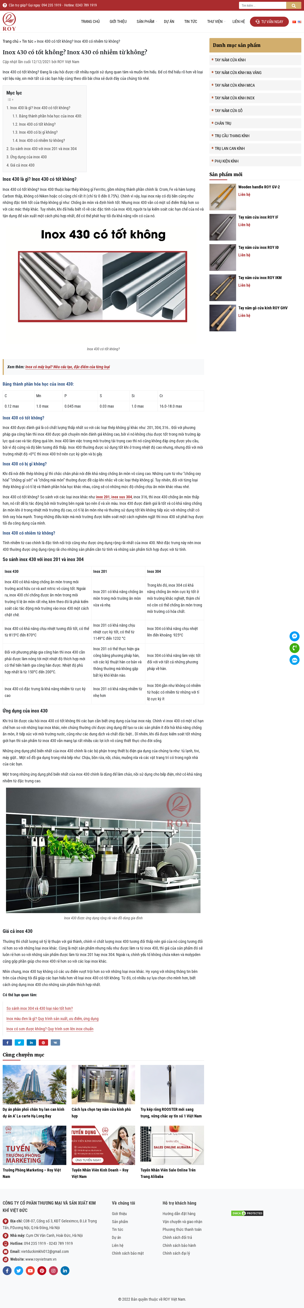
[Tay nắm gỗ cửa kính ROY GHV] (222, 317)
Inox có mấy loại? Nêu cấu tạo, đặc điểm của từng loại (67, 366)
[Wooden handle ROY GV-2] (222, 196)
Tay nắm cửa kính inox (235, 98)
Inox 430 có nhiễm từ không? (42, 140)
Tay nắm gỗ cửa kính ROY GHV (263, 308)
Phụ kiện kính (227, 161)
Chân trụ (223, 123)
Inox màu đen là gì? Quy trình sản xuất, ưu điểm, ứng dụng (52, 1018)
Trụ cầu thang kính (232, 135)
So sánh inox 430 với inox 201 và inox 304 (43, 148)
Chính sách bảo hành (179, 1245)
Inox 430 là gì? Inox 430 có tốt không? (40, 107)
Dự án (169, 21)
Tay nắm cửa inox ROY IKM (260, 277)
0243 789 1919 (61, 1243)
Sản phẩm (145, 21)
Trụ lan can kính (230, 148)
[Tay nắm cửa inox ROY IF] (222, 227)
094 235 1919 (35, 1243)
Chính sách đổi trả (177, 1237)
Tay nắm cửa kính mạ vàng (238, 72)
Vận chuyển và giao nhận (182, 1221)
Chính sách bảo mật (128, 1253)
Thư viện (215, 21)
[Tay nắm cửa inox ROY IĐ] (222, 257)
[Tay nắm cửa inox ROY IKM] (222, 287)
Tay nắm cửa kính (230, 60)
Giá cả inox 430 (22, 165)
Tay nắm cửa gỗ (229, 110)
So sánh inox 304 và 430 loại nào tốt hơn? (39, 1008)
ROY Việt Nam (68, 61)
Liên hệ (239, 21)
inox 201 (103, 497)
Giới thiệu (118, 21)
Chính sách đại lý (176, 1253)
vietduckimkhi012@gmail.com (45, 1251)
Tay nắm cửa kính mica (235, 85)
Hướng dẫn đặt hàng (179, 1213)
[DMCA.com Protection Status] (247, 1213)
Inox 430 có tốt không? (37, 124)
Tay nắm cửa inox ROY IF (258, 217)
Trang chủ (90, 21)
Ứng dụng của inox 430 (29, 157)
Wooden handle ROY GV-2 (259, 187)
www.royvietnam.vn (41, 1259)
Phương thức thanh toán (182, 1229)
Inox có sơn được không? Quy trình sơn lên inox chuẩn (49, 1028)
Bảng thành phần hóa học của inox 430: (50, 116)
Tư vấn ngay (272, 21)
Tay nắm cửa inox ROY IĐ (258, 247)
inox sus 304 (121, 497)
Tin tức (190, 21)
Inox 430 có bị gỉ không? (38, 132)
